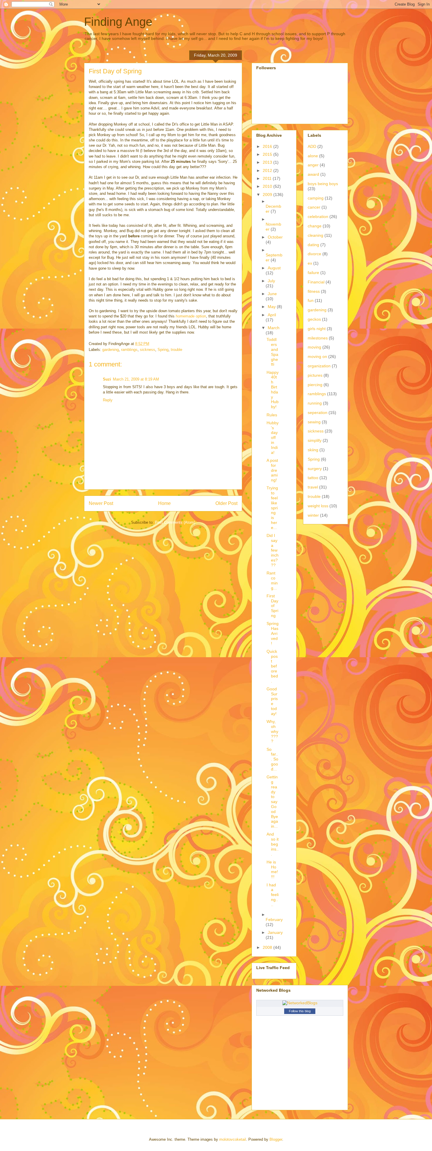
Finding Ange (118, 21)
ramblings (129, 349)
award (313, 174)
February (274, 919)
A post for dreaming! (272, 470)
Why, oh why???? (272, 731)
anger (313, 165)
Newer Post (101, 503)
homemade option (191, 316)
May (272, 306)
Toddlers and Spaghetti (272, 351)
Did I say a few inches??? (273, 550)
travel (313, 487)
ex (310, 263)
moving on (317, 356)
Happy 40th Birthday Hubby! (273, 389)
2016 (268, 146)
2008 (268, 947)
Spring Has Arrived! (273, 633)
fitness (314, 291)
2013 (268, 162)
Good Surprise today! (272, 701)
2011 (268, 178)
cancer (314, 207)
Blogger (275, 1139)
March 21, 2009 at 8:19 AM (136, 379)
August (274, 268)
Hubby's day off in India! (273, 437)
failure (313, 272)
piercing (315, 384)
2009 (268, 194)
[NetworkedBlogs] (299, 1002)
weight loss (318, 505)
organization (319, 366)
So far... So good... (272, 759)
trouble (176, 349)
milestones (318, 338)
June (272, 293)
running (315, 403)
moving (314, 347)
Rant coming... (272, 580)
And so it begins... (273, 844)
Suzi (107, 379)
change (315, 226)
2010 (268, 186)
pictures (315, 375)
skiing (313, 449)
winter (313, 515)
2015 (268, 154)
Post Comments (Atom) (175, 522)
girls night (317, 328)
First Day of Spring (272, 606)
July (271, 280)
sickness (147, 349)
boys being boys (323, 183)
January (275, 932)
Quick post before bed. (272, 666)
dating (313, 244)
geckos (314, 319)
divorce (314, 253)
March (273, 327)
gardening (110, 349)
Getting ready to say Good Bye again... (272, 802)
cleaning (315, 235)
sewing (314, 422)
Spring (163, 349)
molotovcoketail (232, 1139)
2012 (268, 170)
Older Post (226, 503)
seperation (317, 412)
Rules (272, 415)
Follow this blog (300, 1011)
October (275, 237)
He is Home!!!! (272, 869)
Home (164, 503)
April (272, 314)
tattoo (313, 477)
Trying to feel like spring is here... (272, 508)
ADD (312, 146)
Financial (316, 282)
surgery (315, 468)
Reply (108, 400)
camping (316, 198)
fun (311, 300)
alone (313, 155)
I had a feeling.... (273, 895)
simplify (315, 440)
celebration (318, 216)
